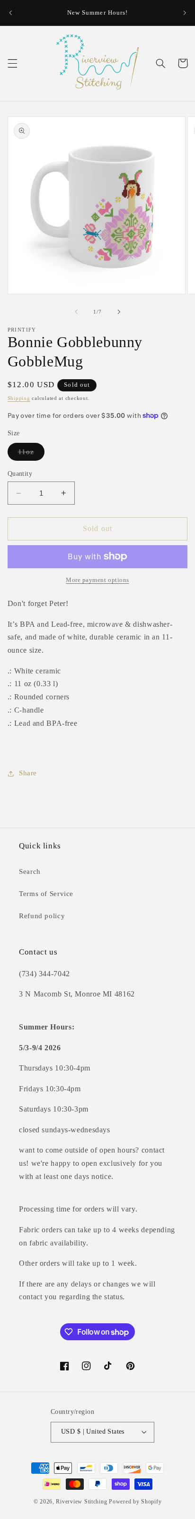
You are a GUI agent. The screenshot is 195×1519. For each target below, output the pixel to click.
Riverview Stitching (81, 1501)
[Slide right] (118, 311)
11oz (31, 454)
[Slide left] (76, 311)
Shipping (19, 398)
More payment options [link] (97, 580)
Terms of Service (46, 893)
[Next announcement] (184, 12)
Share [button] (28, 773)
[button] (12, 63)
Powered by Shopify (135, 1501)
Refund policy (42, 916)
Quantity (20, 473)
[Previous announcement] (10, 12)
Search (30, 871)
